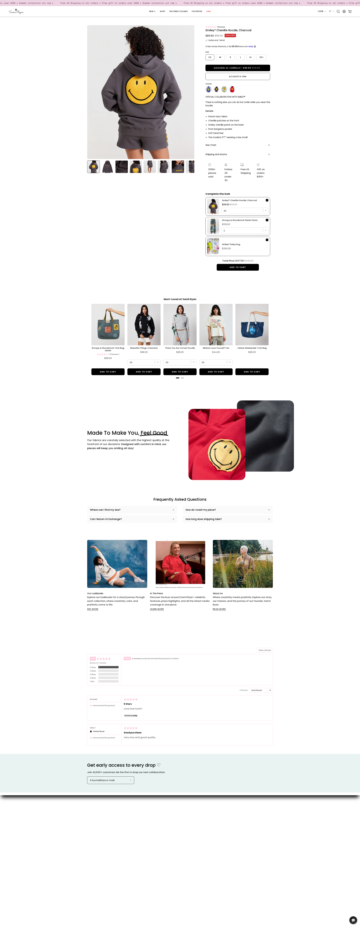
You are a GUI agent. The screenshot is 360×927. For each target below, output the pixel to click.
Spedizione (198, 815)
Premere (169, 820)
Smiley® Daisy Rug (231, 244)
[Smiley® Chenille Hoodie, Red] (232, 89)
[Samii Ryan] (16, 11)
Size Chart (210, 145)
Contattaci (198, 806)
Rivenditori (170, 825)
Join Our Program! (202, 810)
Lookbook (169, 815)
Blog (166, 810)
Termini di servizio (202, 830)
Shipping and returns (216, 154)
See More (92, 609)
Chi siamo (170, 806)
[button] (215, 27)
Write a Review (265, 650)
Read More (219, 609)
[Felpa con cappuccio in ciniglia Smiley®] (208, 89)
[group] (180, 575)
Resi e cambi (199, 825)
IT (330, 11)
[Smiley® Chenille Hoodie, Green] (224, 89)
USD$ (320, 11)
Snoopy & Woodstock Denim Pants (240, 220)
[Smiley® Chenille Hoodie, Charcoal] (93, 166)
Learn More (157, 609)
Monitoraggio (200, 820)
